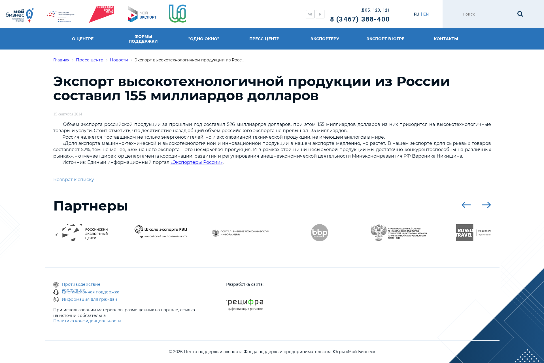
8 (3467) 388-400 (360, 19)
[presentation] (466, 204)
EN (426, 14)
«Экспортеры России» (197, 162)
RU (416, 14)
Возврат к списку (73, 179)
